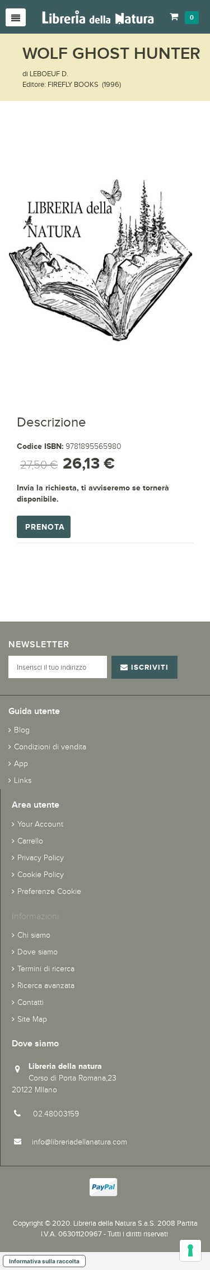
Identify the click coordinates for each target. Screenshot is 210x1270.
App (21, 763)
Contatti (30, 1002)
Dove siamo (37, 952)
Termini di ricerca (45, 969)
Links (22, 780)
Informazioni (35, 916)
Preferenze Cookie (49, 891)
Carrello (30, 841)
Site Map (32, 1019)
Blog (22, 730)
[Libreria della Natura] (98, 16)
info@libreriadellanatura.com (79, 1142)
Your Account (40, 824)
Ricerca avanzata (45, 985)
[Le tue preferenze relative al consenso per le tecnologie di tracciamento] (190, 1250)
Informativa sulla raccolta (44, 1261)
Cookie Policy (40, 874)
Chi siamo (33, 935)
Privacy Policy (40, 858)
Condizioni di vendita (50, 747)
